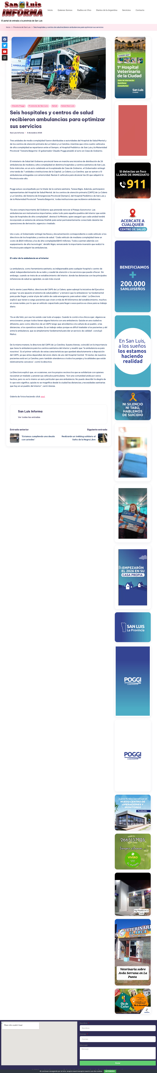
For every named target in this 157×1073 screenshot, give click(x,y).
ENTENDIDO (110, 1071)
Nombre (84, 1023)
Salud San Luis (67, 106)
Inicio (50, 10)
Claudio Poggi (18, 106)
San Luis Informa (30, 411)
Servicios (126, 10)
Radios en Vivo (84, 10)
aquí (43, 396)
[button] (29, 417)
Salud (54, 106)
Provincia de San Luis (38, 106)
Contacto (140, 10)
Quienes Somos (65, 10)
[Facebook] (4, 39)
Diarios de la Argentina (106, 10)
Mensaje (84, 1045)
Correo (83, 1034)
